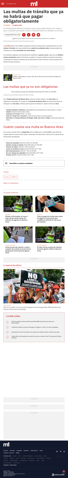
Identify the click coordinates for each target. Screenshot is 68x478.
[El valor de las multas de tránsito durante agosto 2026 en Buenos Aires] (50, 234)
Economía (19, 450)
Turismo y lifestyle (8, 453)
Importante (7, 214)
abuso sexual (38, 456)
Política (5, 450)
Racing (15, 456)
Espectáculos (34, 450)
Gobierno (31, 460)
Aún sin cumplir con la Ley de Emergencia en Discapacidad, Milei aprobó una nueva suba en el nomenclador (32, 308)
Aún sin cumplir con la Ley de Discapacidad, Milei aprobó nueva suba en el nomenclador (33, 322)
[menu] (3, 3)
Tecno (41, 450)
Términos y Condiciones (10, 465)
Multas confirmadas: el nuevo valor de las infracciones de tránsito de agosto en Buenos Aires (37, 77)
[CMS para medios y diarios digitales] (58, 475)
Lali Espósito (31, 458)
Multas (6, 177)
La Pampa (11, 458)
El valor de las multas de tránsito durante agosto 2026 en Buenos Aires (49, 249)
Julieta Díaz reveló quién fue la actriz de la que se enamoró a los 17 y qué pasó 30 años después (36, 337)
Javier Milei (16, 462)
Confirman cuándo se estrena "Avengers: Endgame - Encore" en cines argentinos (35, 327)
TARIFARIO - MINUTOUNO (8, 472)
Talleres (5, 460)
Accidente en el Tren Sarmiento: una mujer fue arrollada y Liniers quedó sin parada (35, 332)
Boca (19, 456)
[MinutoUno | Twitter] (61, 451)
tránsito (14, 177)
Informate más (16, 74)
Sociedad (6, 25)
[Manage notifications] (63, 471)
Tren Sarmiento (14, 460)
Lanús (42, 460)
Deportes (26, 450)
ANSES (45, 456)
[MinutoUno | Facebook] (64, 451)
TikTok (37, 460)
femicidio (23, 458)
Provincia (39, 214)
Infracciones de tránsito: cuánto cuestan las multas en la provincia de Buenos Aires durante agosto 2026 (18, 250)
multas (8, 46)
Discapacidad (23, 460)
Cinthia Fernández (28, 456)
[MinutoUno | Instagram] (57, 451)
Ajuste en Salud (7, 305)
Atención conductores (10, 245)
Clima (17, 458)
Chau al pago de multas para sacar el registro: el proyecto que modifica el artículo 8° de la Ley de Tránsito (50, 219)
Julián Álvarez (7, 462)
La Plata (5, 458)
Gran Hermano (40, 458)
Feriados (48, 458)
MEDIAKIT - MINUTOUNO (8, 471)
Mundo (17, 453)
